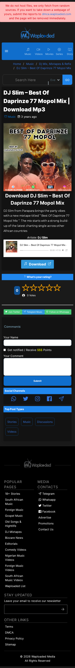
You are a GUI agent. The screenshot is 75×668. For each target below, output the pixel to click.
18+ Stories (12, 493)
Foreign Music (14, 509)
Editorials (11, 543)
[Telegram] (61, 399)
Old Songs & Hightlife (13, 524)
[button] (7, 51)
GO (67, 80)
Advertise (44, 517)
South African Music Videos (14, 578)
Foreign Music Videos (14, 568)
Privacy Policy (14, 638)
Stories (12, 422)
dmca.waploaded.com (56, 14)
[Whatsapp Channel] (13, 399)
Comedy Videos (15, 549)
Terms (9, 626)
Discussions (45, 422)
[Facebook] (49, 399)
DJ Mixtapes (13, 532)
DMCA (9, 632)
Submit (37, 380)
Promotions (46, 523)
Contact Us (45, 529)
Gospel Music (14, 515)
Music (11, 116)
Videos (11, 431)
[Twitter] (25, 399)
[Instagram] (37, 399)
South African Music (14, 502)
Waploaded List (15, 586)
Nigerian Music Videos (15, 558)
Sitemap (10, 644)
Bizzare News (14, 537)
